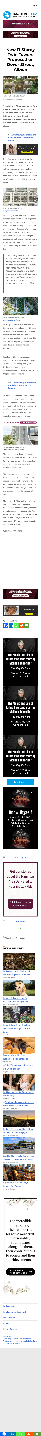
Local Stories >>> (20, 782)
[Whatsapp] (16, 625)
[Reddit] (21, 625)
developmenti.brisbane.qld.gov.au (11, 211)
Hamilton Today (7, 1336)
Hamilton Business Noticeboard (14, 1312)
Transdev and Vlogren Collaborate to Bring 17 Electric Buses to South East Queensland (22, 385)
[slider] (22, 847)
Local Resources (9, 1317)
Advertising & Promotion (13, 1343)
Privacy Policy (7, 1339)
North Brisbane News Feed (14, 948)
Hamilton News (8, 1306)
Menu (34, 6)
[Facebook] (5, 625)
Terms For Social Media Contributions (27, 1341)
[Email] (26, 625)
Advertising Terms (8, 1341)
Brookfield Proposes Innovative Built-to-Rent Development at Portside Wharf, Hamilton (22, 137)
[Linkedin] (11, 625)
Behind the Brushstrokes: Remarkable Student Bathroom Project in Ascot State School (18, 1028)
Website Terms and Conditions (22, 1339)
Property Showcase (10, 1329)
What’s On (6, 1323)
